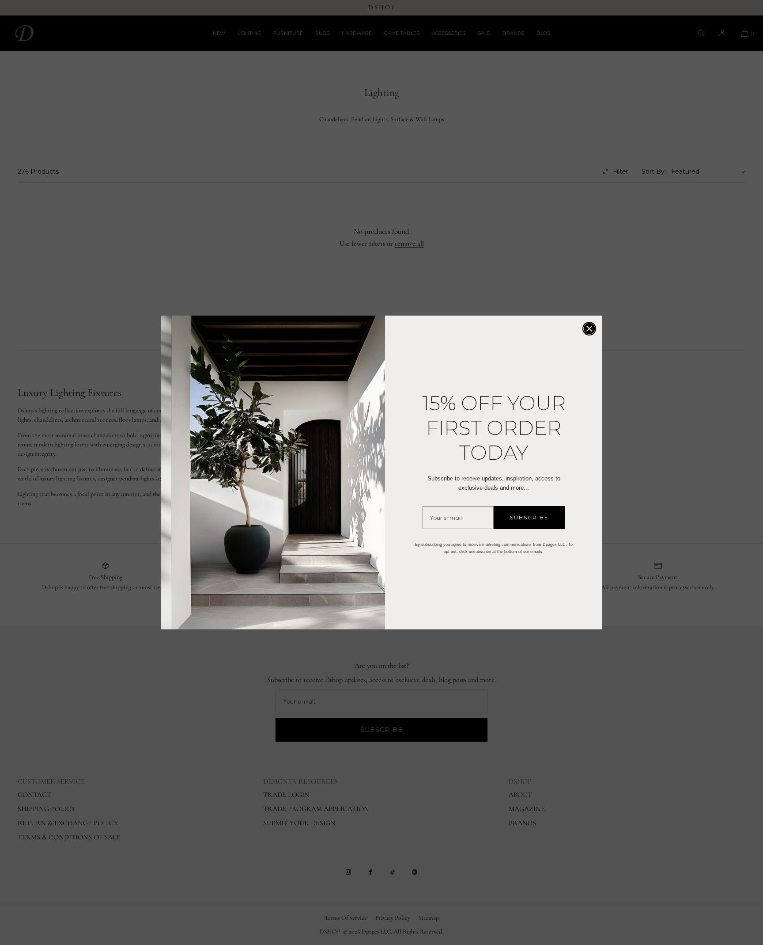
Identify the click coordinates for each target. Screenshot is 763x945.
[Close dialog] (589, 329)
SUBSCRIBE (529, 517)
